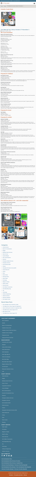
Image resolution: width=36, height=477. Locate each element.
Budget (4, 250)
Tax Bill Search (5, 366)
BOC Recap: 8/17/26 (6, 311)
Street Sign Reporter (6, 354)
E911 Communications (7, 257)
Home (2, 6)
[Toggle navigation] (35, 3)
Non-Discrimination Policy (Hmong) (9, 467)
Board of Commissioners (7, 248)
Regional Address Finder (7, 364)
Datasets (4, 344)
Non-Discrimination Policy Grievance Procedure (11, 460)
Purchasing (5, 280)
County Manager (6, 255)
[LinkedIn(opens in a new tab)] (9, 456)
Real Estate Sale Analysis (7, 361)
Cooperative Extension (6, 385)
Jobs (3, 371)
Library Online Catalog (6, 347)
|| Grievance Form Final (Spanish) (20, 465)
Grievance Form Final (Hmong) (8, 465)
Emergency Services (6, 262)
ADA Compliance (5, 320)
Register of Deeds (6, 281)
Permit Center (5, 274)
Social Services (5, 285)
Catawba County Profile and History (9, 330)
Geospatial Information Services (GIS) (9, 410)
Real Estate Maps (5, 359)
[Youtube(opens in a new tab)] (11, 456)
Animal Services (6, 247)
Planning (3, 422)
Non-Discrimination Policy (7, 458)
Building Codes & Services (7, 252)
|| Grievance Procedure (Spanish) (20, 469)
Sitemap (25, 475)
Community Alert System (7, 342)
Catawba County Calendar (7, 332)
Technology (5, 292)
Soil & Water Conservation (7, 439)
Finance (4, 266)
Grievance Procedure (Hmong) (7, 469)
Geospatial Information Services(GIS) (9, 267)
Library (4, 271)
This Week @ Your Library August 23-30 (10, 309)
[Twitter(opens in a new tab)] (4, 456)
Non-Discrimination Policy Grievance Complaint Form (12, 463)
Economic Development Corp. (8, 393)
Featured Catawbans (6, 297)
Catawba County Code (6, 327)
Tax (3, 290)
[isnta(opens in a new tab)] (7, 456)
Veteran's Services (6, 295)
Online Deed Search (6, 349)
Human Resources (6, 269)
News (5, 6)
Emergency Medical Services (7, 397)
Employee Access (5, 335)
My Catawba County (6, 299)
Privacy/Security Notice (18, 475)
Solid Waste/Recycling (7, 288)
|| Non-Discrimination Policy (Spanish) (23, 467)
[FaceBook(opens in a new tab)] (2, 456)
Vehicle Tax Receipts (6, 356)
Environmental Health (7, 264)
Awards (3, 322)
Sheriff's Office (5, 283)
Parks (4, 273)
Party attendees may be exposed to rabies (10, 304)
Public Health (5, 278)
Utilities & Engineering (7, 293)
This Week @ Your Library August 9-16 (10, 313)
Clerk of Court (5, 254)
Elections (4, 259)
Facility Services (5, 405)
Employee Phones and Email (7, 337)
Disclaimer (11, 475)
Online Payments (5, 351)
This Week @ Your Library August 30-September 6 (12, 306)
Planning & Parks (6, 276)
